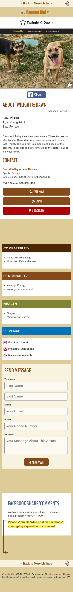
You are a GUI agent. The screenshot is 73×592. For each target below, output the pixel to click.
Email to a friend (18, 342)
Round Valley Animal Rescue (20, 169)
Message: (9, 434)
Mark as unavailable (20, 355)
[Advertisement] (36, 231)
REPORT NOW (35, 515)
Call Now (38, 191)
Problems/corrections (21, 348)
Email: (7, 405)
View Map (12, 331)
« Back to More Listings (36, 3)
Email (38, 201)
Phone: (7, 419)
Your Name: (10, 379)
